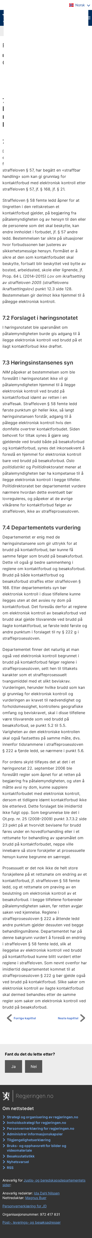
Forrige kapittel (25, 1018)
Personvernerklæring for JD (24, 1206)
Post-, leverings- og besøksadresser (31, 1222)
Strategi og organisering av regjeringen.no (42, 1117)
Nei (34, 1066)
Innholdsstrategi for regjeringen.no (36, 1122)
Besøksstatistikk (21, 1156)
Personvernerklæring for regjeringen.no (40, 1128)
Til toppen (49, 1037)
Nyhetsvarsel (18, 1162)
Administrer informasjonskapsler (35, 1134)
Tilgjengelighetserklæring (29, 1140)
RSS (10, 1167)
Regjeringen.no (34, 1096)
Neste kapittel (68, 1018)
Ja (13, 1066)
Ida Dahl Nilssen (47, 1193)
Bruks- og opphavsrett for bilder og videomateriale (36, 1148)
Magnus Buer (35, 1198)
